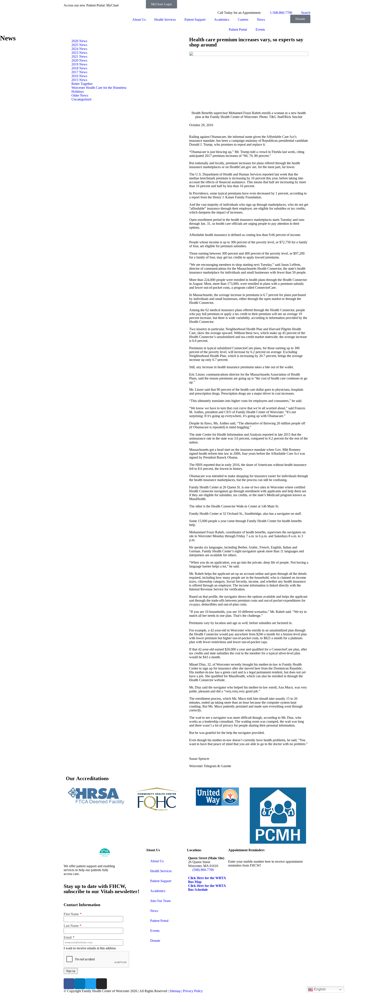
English (319, 989)
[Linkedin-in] (79, 983)
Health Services (165, 19)
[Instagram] (101, 983)
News (261, 19)
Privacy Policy (193, 991)
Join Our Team (160, 901)
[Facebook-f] (69, 983)
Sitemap (175, 991)
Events (260, 29)
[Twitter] (90, 983)
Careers (243, 19)
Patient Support (194, 19)
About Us (139, 19)
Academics (221, 19)
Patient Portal (238, 29)
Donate (155, 940)
